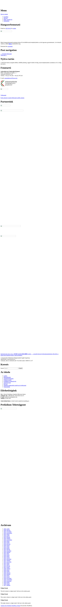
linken (10, 43)
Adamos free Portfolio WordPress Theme (10, 605)
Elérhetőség (6, 21)
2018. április (7, 582)
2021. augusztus (7, 561)
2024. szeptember (8, 540)
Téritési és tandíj (7, 380)
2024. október (7, 538)
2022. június (7, 555)
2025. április (7, 535)
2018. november (7, 578)
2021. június (7, 563)
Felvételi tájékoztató (6, 54)
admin (14, 28)
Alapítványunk (7, 382)
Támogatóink (7, 386)
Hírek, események (8, 19)
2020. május (6, 570)
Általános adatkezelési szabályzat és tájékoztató (15, 385)
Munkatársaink (7, 377)
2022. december (7, 551)
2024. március (7, 544)
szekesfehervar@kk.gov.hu (10, 78)
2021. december (7, 559)
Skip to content (4, 14)
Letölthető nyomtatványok (10, 381)
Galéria (5, 375)
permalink (10, 46)
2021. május (6, 564)
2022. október (7, 552)
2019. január (7, 577)
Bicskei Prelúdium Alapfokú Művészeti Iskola (24, 3)
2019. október (7, 574)
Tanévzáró (4, 55)
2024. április (7, 542)
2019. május (6, 575)
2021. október (7, 560)
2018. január (7, 583)
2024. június (7, 541)
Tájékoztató (3, 95)
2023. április (7, 548)
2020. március (7, 572)
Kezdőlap (6, 16)
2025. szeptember (8, 533)
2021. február (7, 566)
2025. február (7, 537)
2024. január (7, 545)
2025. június (7, 534)
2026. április (7, 529)
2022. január (7, 557)
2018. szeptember (8, 579)
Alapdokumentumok (8, 378)
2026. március (7, 530)
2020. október (7, 568)
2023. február (7, 549)
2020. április (7, 571)
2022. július (6, 553)
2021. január (7, 567)
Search (2, 368)
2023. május (6, 546)
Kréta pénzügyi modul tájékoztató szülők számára (12, 97)
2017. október (7, 585)
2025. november (7, 531)
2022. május (6, 556)
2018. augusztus (7, 581)
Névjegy (6, 18)
